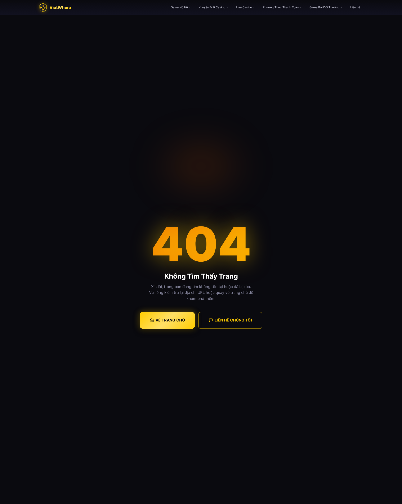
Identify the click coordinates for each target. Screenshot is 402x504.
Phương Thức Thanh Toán (281, 7)
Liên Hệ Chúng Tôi (233, 320)
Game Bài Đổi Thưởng (324, 7)
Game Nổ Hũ (179, 7)
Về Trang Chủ (170, 320)
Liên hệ (355, 7)
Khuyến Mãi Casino (212, 7)
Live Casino (244, 7)
